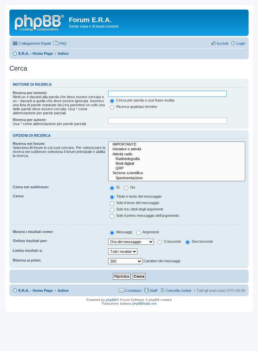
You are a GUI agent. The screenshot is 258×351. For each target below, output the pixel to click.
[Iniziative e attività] (177, 149)
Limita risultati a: (28, 250)
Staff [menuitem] (153, 290)
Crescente (172, 241)
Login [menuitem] (240, 43)
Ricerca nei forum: (29, 144)
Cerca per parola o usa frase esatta (144, 100)
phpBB (111, 300)
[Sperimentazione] (177, 178)
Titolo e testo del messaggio (138, 196)
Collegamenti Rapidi (35, 43)
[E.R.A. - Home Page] (40, 22)
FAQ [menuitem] (63, 43)
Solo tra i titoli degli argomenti (139, 209)
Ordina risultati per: (30, 241)
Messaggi (123, 232)
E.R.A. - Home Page (35, 290)
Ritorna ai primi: (27, 260)
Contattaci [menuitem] (133, 290)
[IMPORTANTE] (177, 144)
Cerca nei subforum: (31, 187)
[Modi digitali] (177, 163)
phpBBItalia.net (144, 303)
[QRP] (177, 168)
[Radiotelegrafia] (177, 159)
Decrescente (202, 241)
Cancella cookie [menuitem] (178, 290)
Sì (117, 187)
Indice (63, 290)
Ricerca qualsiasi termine (136, 107)
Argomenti (150, 232)
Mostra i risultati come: (33, 232)
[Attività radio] (177, 154)
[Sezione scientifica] (177, 173)
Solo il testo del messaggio (137, 203)
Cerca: (18, 196)
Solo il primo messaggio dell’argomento (147, 215)
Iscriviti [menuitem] (222, 43)
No (132, 187)
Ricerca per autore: (29, 120)
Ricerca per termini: (30, 93)
